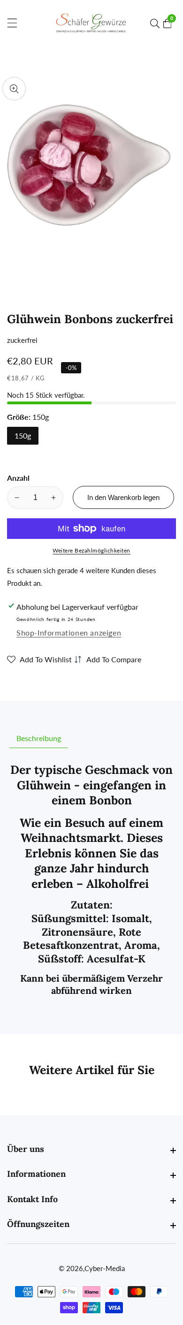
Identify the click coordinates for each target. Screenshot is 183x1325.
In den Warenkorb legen (123, 497)
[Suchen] (156, 23)
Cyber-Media (104, 1268)
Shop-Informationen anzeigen (68, 632)
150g (23, 435)
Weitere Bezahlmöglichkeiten (91, 550)
